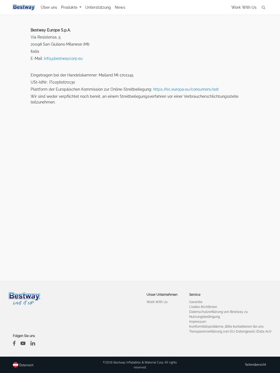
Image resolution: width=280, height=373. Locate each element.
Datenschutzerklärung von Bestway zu (218, 312)
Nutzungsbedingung (204, 317)
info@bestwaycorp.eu (63, 58)
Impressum (197, 322)
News (120, 7)
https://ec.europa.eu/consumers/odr (186, 89)
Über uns (49, 7)
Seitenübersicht (255, 364)
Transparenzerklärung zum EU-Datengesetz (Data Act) (230, 331)
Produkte (69, 7)
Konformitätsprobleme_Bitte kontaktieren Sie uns (226, 326)
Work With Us (243, 7)
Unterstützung (98, 7)
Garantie (195, 302)
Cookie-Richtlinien (203, 307)
